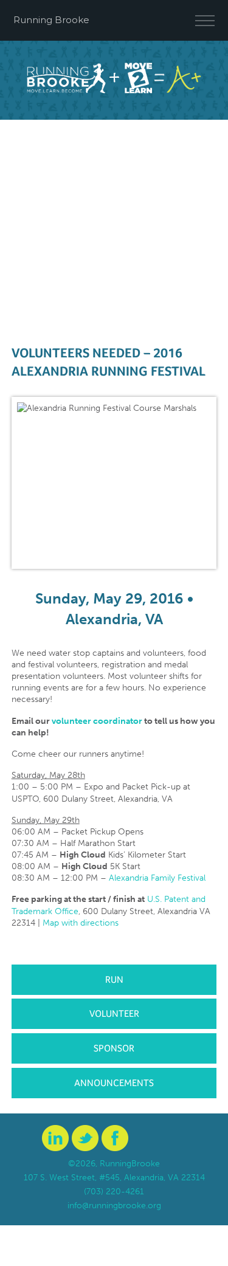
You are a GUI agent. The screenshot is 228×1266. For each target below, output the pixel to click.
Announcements (114, 1083)
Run (114, 979)
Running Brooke (51, 20)
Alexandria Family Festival (157, 878)
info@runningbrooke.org (114, 1205)
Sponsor (114, 1048)
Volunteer (114, 1013)
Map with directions (81, 923)
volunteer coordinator (97, 721)
